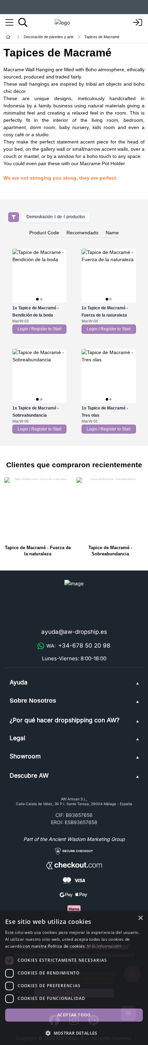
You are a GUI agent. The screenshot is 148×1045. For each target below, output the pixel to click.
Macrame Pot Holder (102, 163)
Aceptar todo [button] (74, 1015)
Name (112, 232)
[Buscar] (23, 22)
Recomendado (82, 232)
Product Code (44, 232)
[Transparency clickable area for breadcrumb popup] (44, 37)
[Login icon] (138, 23)
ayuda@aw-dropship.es (74, 631)
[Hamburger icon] (9, 23)
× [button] (140, 918)
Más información (104, 946)
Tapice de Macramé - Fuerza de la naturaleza (38, 550)
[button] (74, 1033)
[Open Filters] (13, 217)
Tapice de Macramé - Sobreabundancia (110, 550)
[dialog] (74, 978)
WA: (78, 645)
